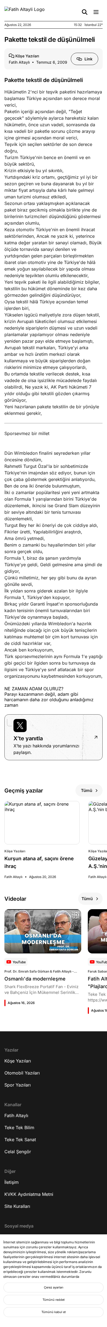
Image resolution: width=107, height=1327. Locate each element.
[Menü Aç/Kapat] (96, 12)
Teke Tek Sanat (20, 1139)
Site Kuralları (17, 1206)
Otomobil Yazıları (22, 1073)
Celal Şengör (17, 1151)
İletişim (11, 1182)
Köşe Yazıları (17, 1061)
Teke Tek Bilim (19, 1127)
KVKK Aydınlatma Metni (28, 1194)
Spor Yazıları (17, 1085)
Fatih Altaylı (16, 1115)
